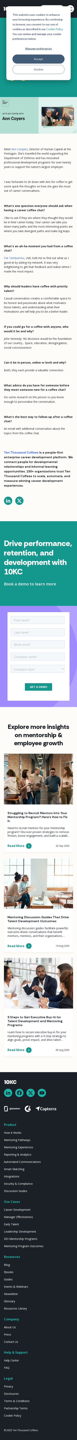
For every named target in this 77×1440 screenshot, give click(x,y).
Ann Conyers (19, 149)
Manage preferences (38, 48)
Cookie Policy (54, 29)
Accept (38, 59)
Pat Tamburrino (14, 258)
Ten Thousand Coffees (21, 452)
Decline (38, 69)
